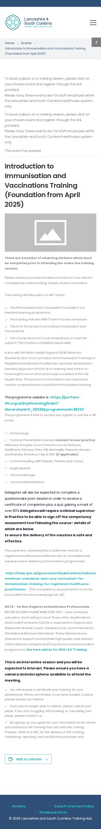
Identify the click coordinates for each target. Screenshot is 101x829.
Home (10, 43)
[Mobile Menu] (93, 22)
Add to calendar (29, 759)
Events (26, 43)
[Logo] (28, 22)
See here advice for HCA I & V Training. (57, 650)
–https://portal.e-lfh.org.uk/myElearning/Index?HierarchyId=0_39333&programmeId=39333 (44, 403)
